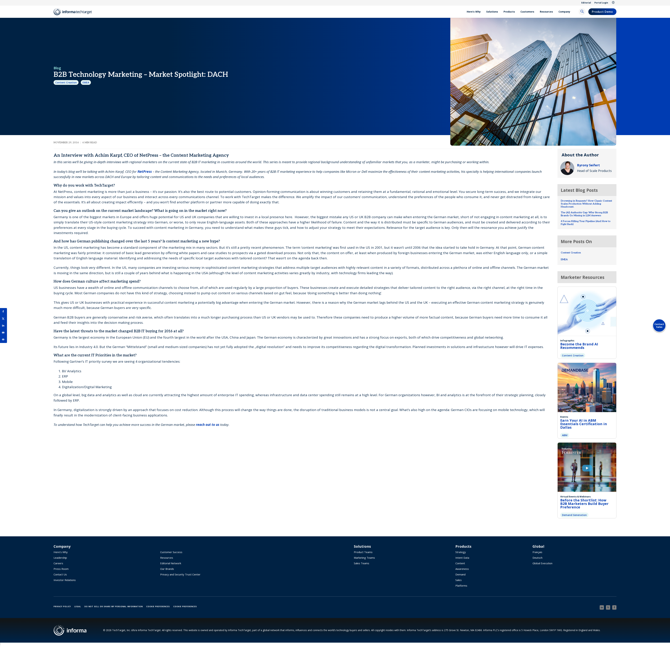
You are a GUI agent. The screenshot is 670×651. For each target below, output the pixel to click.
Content (460, 563)
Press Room (61, 569)
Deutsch (537, 557)
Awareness (462, 569)
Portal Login (601, 2)
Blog (57, 68)
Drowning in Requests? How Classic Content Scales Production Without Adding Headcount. (586, 203)
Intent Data (462, 557)
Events (564, 416)
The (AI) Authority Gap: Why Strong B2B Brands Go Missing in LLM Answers (584, 214)
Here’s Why (474, 11)
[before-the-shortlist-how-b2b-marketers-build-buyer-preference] (587, 466)
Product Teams (363, 552)
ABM (564, 435)
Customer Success (171, 552)
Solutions (492, 11)
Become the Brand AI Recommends (579, 346)
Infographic (567, 340)
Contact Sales (659, 325)
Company (564, 11)
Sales (458, 580)
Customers (527, 11)
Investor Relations (65, 580)
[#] (3, 332)
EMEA (86, 82)
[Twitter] (608, 607)
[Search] (582, 11)
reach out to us (207, 424)
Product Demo (602, 12)
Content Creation (66, 82)
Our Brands (167, 569)
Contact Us (60, 574)
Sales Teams (361, 563)
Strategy (460, 552)
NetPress (144, 171)
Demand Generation (574, 515)
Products (509, 11)
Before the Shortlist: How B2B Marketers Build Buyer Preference (584, 503)
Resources (546, 11)
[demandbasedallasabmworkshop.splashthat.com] (587, 387)
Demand (460, 574)
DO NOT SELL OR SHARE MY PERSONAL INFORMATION (113, 606)
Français (537, 552)
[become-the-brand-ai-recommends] (587, 310)
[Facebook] (614, 607)
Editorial (586, 2)
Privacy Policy (62, 606)
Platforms (461, 585)
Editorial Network (170, 563)
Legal (77, 606)
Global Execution (542, 563)
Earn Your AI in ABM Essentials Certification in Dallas (583, 424)
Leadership (60, 557)
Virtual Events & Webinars (575, 496)
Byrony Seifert (588, 165)
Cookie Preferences (158, 606)
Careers (58, 563)
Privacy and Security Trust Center (180, 574)
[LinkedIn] (602, 607)
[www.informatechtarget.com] (74, 12)
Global (613, 3)
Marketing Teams (364, 557)
